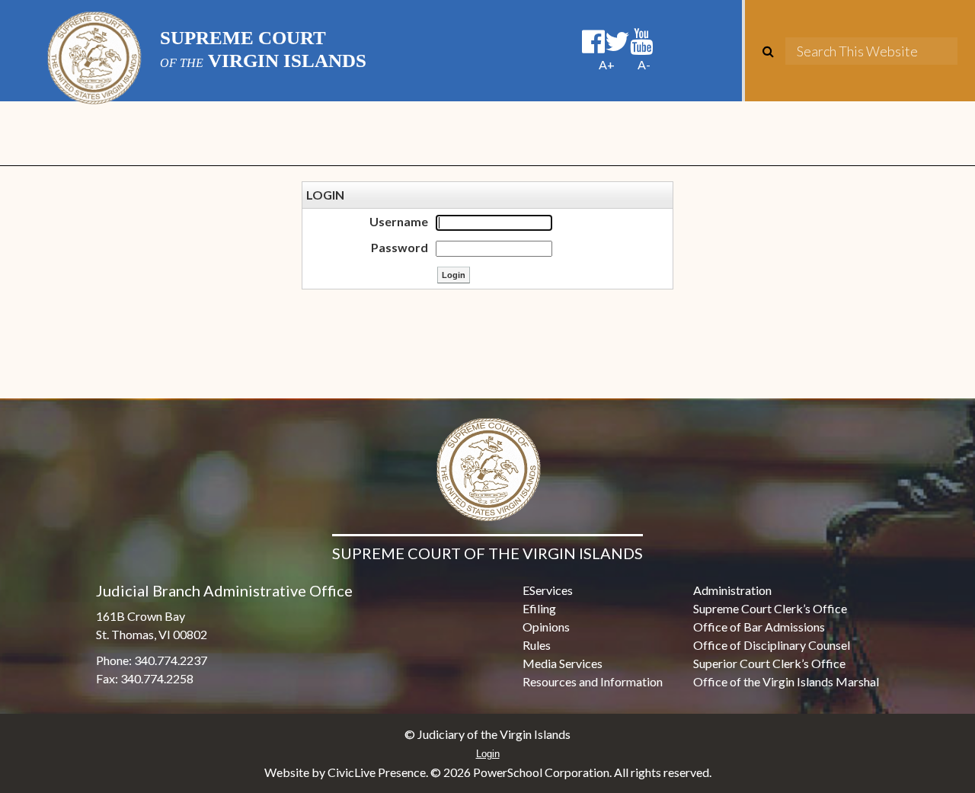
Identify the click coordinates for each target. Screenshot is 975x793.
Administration (732, 590)
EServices (548, 590)
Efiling (539, 608)
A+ (607, 64)
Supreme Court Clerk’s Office (770, 608)
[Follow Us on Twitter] (617, 41)
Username (398, 221)
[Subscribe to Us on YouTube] (641, 41)
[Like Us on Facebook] (593, 41)
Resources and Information (593, 681)
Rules (537, 645)
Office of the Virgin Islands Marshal (786, 681)
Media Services (563, 663)
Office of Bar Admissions (759, 626)
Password (399, 247)
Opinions (546, 626)
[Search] (773, 51)
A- (644, 64)
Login (488, 753)
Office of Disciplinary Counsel (771, 645)
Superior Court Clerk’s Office (769, 663)
